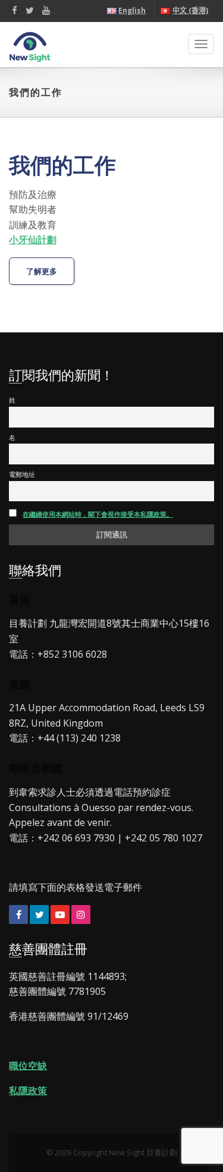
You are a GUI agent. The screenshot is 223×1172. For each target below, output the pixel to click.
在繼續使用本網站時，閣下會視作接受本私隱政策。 (98, 514)
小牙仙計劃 (32, 239)
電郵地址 (22, 474)
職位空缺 (28, 1065)
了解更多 (41, 271)
